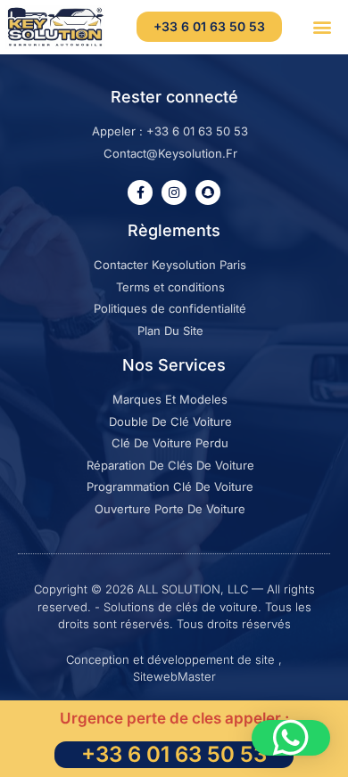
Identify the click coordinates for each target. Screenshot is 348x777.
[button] (321, 27)
